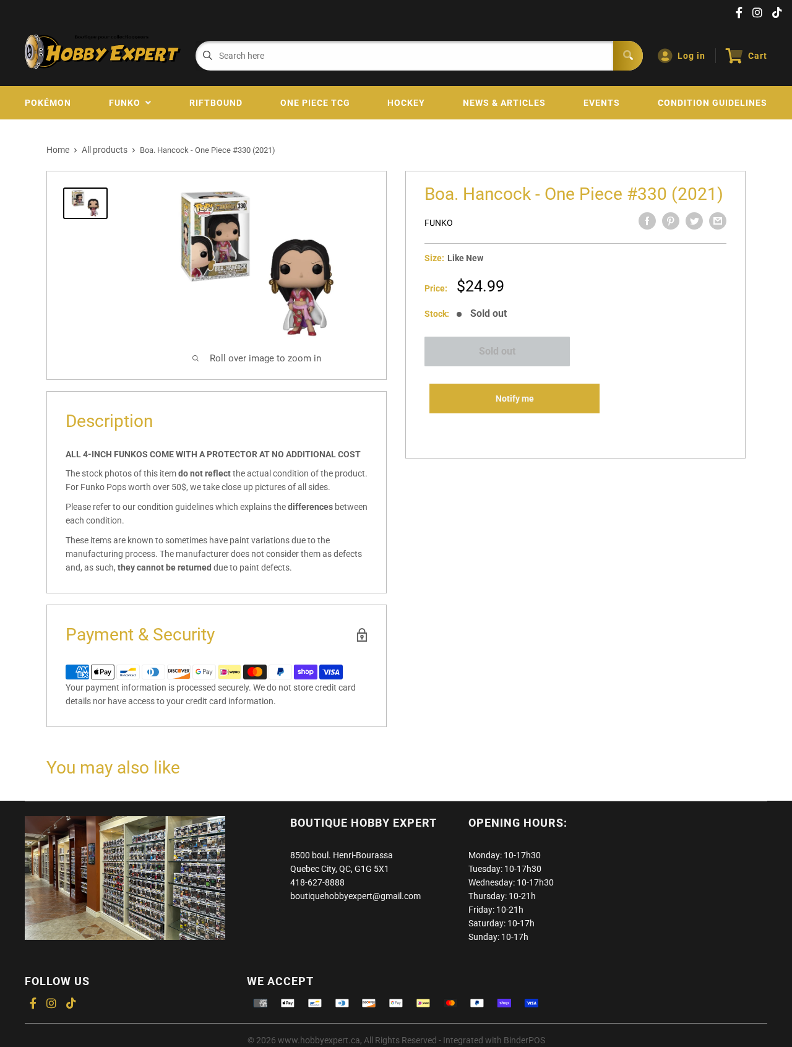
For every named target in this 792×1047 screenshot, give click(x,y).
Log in (691, 56)
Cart (757, 56)
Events (601, 103)
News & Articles (504, 103)
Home (57, 150)
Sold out (497, 351)
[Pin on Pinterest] (670, 221)
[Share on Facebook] (647, 221)
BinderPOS (524, 1040)
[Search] (628, 56)
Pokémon (48, 103)
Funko (127, 103)
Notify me (515, 398)
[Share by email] (717, 221)
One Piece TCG (315, 103)
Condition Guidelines (712, 103)
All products (104, 150)
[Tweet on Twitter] (694, 221)
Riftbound (216, 103)
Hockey (406, 103)
